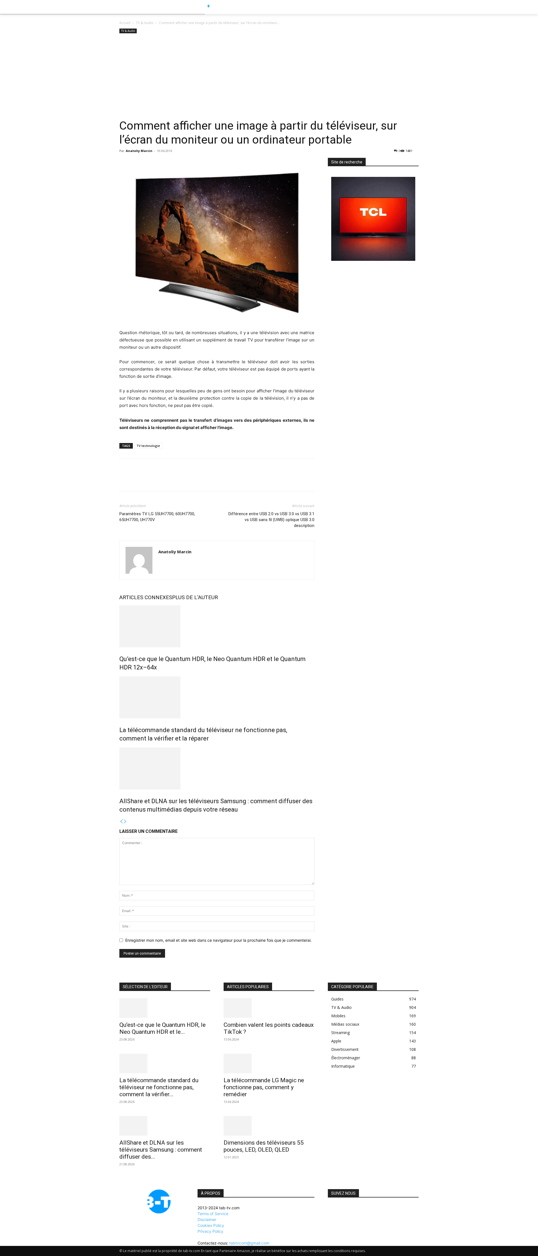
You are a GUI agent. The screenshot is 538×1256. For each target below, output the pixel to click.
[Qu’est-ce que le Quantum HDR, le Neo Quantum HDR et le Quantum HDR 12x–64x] (216, 626)
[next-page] (125, 821)
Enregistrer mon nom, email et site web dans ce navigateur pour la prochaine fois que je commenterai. (218, 940)
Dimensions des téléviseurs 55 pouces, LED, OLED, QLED (264, 1146)
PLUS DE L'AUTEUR (195, 597)
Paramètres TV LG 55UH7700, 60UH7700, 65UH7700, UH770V (157, 516)
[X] (137, 479)
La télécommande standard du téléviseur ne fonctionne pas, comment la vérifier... (158, 1087)
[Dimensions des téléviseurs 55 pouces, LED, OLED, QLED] (269, 1126)
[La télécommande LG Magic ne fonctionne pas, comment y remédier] (269, 1063)
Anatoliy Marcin (139, 151)
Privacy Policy (210, 1231)
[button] (429, 7)
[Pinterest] (150, 479)
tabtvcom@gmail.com (249, 1243)
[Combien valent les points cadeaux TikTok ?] (269, 1008)
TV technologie (148, 446)
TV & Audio (145, 22)
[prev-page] (121, 821)
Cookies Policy (211, 1225)
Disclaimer (207, 1219)
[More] (177, 479)
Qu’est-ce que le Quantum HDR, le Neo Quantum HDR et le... (162, 1028)
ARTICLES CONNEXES (145, 597)
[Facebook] (125, 479)
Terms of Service (213, 1213)
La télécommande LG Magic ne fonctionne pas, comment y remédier (264, 1087)
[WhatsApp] (163, 479)
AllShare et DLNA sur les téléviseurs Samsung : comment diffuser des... (160, 1149)
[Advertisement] (269, 77)
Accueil (125, 22)
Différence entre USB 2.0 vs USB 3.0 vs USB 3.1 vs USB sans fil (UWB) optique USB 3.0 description (271, 519)
